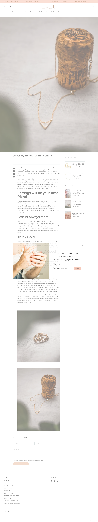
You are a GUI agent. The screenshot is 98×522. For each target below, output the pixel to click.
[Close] (82, 245)
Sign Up (77, 268)
